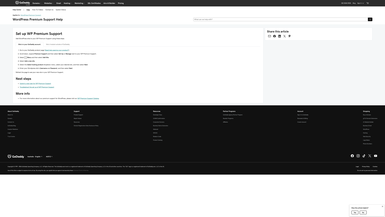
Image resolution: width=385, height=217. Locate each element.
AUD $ (48, 156)
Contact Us (49, 9)
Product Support (78, 114)
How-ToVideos (37, 9)
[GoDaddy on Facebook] (352, 157)
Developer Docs (157, 114)
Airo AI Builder (109, 3)
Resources (77, 122)
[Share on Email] (269, 36)
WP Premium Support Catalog (88, 98)
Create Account (301, 122)
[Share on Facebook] (274, 36)
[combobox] (280, 19)
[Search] (370, 19)
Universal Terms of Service (80, 170)
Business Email (367, 125)
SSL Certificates (94, 3)
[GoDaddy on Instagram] (358, 157)
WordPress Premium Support (31, 15)
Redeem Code (157, 136)
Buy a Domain (367, 114)
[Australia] (22, 2)
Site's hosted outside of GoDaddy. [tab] (58, 44)
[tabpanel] (138, 59)
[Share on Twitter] (284, 36)
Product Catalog (157, 140)
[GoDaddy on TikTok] (364, 157)
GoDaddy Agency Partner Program (233, 114)
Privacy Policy (366, 166)
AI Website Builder (368, 122)
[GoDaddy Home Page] (16, 156)
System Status (61, 9)
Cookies (375, 166)
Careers (10, 118)
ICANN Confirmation (159, 118)
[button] (382, 206)
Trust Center (11, 136)
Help (28, 9)
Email (58, 3)
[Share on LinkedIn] (279, 36)
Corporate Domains (158, 122)
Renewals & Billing (302, 118)
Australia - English (33, 156)
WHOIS (155, 133)
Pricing (121, 3)
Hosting (365, 133)
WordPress (366, 129)
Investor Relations (13, 129)
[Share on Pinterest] (289, 36)
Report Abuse (78, 118)
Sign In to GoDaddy (302, 114)
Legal (9, 133)
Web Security (367, 136)
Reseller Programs (228, 118)
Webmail (155, 129)
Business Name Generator (160, 125)
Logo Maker (366, 140)
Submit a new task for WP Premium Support (35, 83)
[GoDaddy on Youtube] (375, 157)
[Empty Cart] (367, 3)
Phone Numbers (367, 143)
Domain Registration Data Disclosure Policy (86, 125)
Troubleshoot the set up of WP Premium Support (37, 87)
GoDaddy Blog (12, 125)
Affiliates (225, 122)
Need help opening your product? (57, 50)
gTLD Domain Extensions (370, 118)
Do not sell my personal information (367, 170)
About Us (10, 114)
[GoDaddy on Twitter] (370, 157)
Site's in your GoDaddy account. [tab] (29, 44)
